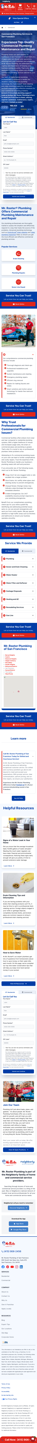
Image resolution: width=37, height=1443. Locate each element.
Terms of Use (6, 1384)
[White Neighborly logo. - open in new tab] (6, 1)
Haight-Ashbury (10, 660)
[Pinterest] (7, 1266)
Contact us (20, 785)
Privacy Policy (22, 184)
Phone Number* (8, 148)
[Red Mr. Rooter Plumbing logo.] (18, 1244)
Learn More (8, 866)
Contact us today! (15, 102)
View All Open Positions (17, 1150)
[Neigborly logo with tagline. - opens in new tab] (28, 1162)
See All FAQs (18, 798)
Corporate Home (8, 1337)
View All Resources (17, 984)
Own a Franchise (8, 1304)
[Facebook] (3, 1266)
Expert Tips (6, 1324)
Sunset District (10, 670)
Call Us (28, 9)
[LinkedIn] (21, 1266)
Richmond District (11, 666)
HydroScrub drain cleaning (17, 232)
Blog (3, 1320)
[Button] (18, 354)
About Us (5, 1292)
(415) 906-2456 (12, 1251)
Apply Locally (6, 1309)
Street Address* (8, 156)
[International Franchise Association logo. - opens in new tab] (5, 1342)
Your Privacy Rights (11, 1399)
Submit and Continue (18, 196)
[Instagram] (16, 1266)
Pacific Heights (10, 664)
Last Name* (6, 132)
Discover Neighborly (17, 1208)
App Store (19, 1224)
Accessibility (5, 1391)
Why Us (4, 1300)
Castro (7, 657)
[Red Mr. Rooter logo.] (9, 1162)
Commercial (28, 117)
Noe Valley (8, 662)
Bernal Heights (10, 655)
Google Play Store (19, 1230)
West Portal (9, 674)
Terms (13, 184)
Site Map (5, 1333)
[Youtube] (12, 1266)
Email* (5, 140)
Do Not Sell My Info (7, 1395)
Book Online (20, 8)
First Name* (6, 124)
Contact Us (6, 1296)
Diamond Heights (11, 659)
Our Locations (7, 1329)
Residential (11, 117)
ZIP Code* (6, 164)
